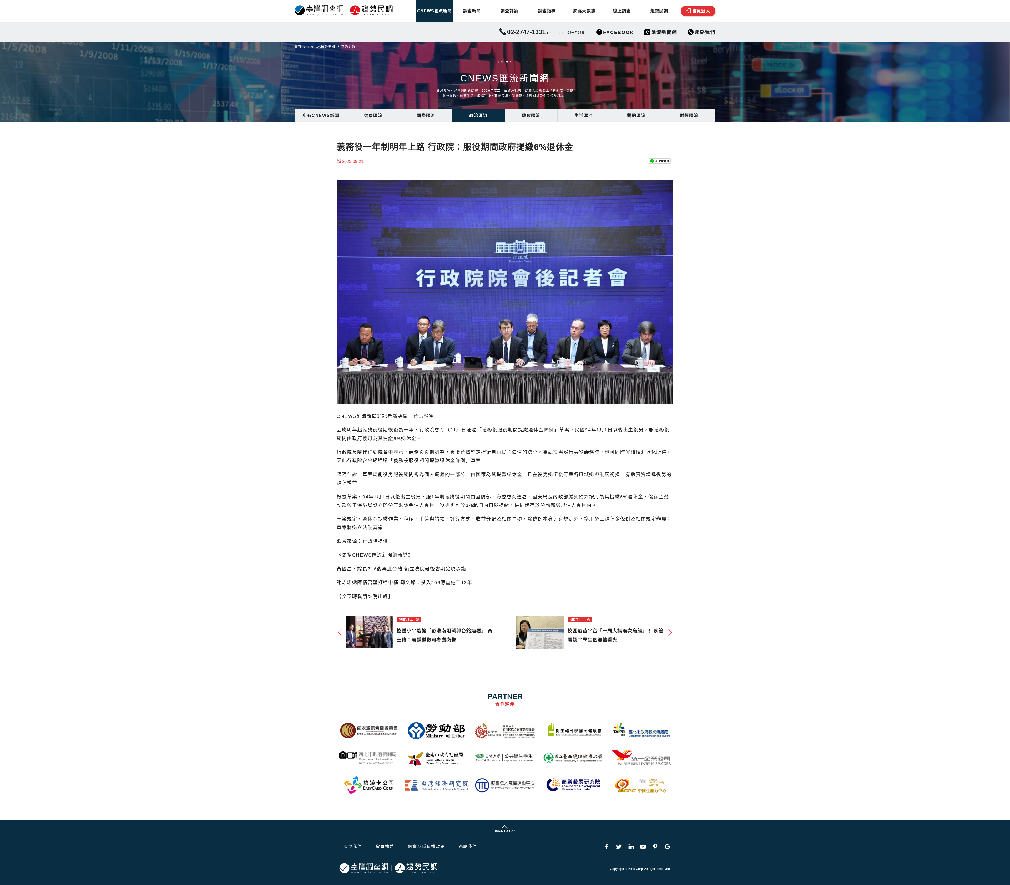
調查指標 (547, 11)
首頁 (298, 47)
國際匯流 (426, 115)
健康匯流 (373, 115)
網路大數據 (584, 11)
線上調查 (621, 11)
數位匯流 (531, 115)
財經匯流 (689, 115)
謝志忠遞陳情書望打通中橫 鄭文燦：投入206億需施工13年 (404, 582)
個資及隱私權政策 (426, 847)
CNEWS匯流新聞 (434, 11)
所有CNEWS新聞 (320, 115)
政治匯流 (478, 115)
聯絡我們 (468, 847)
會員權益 (385, 847)
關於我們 (353, 847)
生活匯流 (583, 115)
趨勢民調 (659, 11)
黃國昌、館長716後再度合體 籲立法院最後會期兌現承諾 (401, 569)
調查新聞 (472, 11)
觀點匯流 (636, 115)
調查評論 (509, 11)
